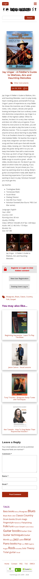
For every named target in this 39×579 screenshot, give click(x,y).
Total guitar (9, 552)
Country (29, 297)
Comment (7, 454)
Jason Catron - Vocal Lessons (19, 367)
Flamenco (17, 523)
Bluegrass (10, 297)
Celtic (13, 516)
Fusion (16, 527)
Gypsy (11, 540)
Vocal (18, 552)
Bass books (8, 511)
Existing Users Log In (19, 286)
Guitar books (12, 531)
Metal (27, 539)
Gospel (13, 299)
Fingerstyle (8, 522)
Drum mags (21, 519)
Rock (11, 548)
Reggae (5, 548)
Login (5, 3)
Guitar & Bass (29, 527)
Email (5, 484)
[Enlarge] (29, 237)
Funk (11, 526)
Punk (23, 544)
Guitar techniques (13, 535)
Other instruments (21, 83)
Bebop (17, 511)
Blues (17, 297)
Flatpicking (26, 522)
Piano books (10, 543)
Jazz (16, 539)
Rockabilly (18, 548)
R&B (26, 544)
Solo (24, 548)
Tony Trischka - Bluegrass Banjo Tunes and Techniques (19, 398)
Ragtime (31, 544)
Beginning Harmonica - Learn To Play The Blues (19, 336)
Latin (21, 539)
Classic (22, 297)
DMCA (32, 564)
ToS (26, 564)
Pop (19, 543)
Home (6, 564)
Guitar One (26, 531)
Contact (14, 564)
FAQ (20, 564)
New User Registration (19, 278)
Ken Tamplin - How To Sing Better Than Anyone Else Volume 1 (19, 430)
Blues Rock (7, 516)
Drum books (9, 519)
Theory (30, 548)
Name (5, 476)
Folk (7, 299)
